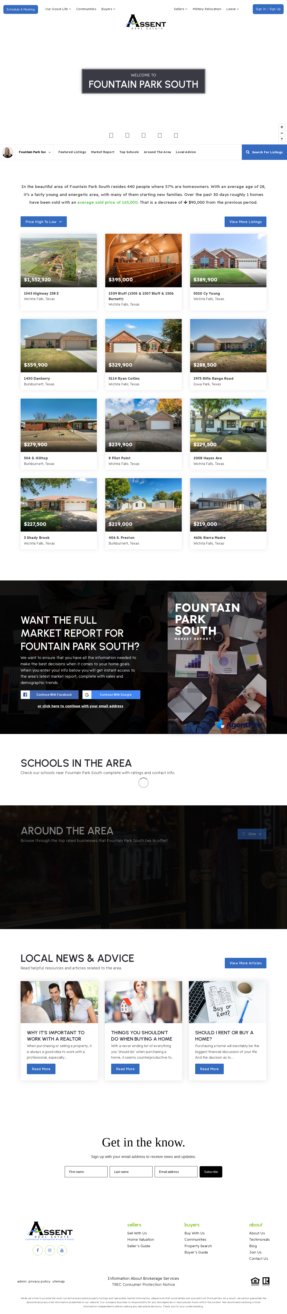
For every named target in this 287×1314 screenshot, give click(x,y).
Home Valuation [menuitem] (140, 1239)
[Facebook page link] (38, 1250)
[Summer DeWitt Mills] (7, 152)
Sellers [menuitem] (179, 9)
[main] (143, 560)
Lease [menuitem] (231, 9)
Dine (252, 834)
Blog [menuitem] (253, 1246)
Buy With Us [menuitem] (194, 1233)
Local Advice (186, 152)
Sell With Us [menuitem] (137, 1233)
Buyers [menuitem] (107, 9)
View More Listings (245, 222)
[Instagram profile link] (50, 1250)
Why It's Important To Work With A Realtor (55, 1035)
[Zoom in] (282, 127)
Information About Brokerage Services (143, 1278)
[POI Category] (111, 135)
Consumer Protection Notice (149, 1284)
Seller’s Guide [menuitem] (138, 1246)
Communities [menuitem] (86, 9)
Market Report (102, 152)
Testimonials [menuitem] (259, 1239)
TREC (117, 1284)
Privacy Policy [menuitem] (39, 1281)
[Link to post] (59, 1002)
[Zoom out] (282, 133)
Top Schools (129, 152)
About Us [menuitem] (257, 1233)
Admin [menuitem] (22, 1281)
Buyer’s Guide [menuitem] (196, 1252)
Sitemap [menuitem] (58, 1281)
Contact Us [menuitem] (258, 1258)
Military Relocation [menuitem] (207, 9)
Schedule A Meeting (21, 9)
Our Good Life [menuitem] (57, 9)
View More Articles (246, 963)
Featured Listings (72, 152)
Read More (41, 1069)
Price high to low (41, 222)
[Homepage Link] (145, 17)
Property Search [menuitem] (198, 1246)
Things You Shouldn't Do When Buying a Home (141, 1035)
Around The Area (157, 152)
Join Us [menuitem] (255, 1252)
